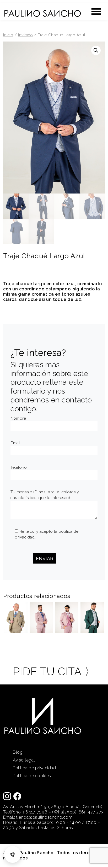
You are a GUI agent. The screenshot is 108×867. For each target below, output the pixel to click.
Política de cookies (32, 775)
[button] (96, 50)
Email (15, 443)
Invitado (25, 35)
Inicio (8, 35)
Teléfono (18, 467)
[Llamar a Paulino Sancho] (12, 854)
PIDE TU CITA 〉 (54, 671)
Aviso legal (24, 760)
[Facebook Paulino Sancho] (17, 795)
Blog (18, 752)
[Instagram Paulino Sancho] (7, 795)
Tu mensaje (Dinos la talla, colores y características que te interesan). (44, 495)
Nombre (18, 418)
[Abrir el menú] (96, 11)
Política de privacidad (34, 767)
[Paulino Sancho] (42, 11)
